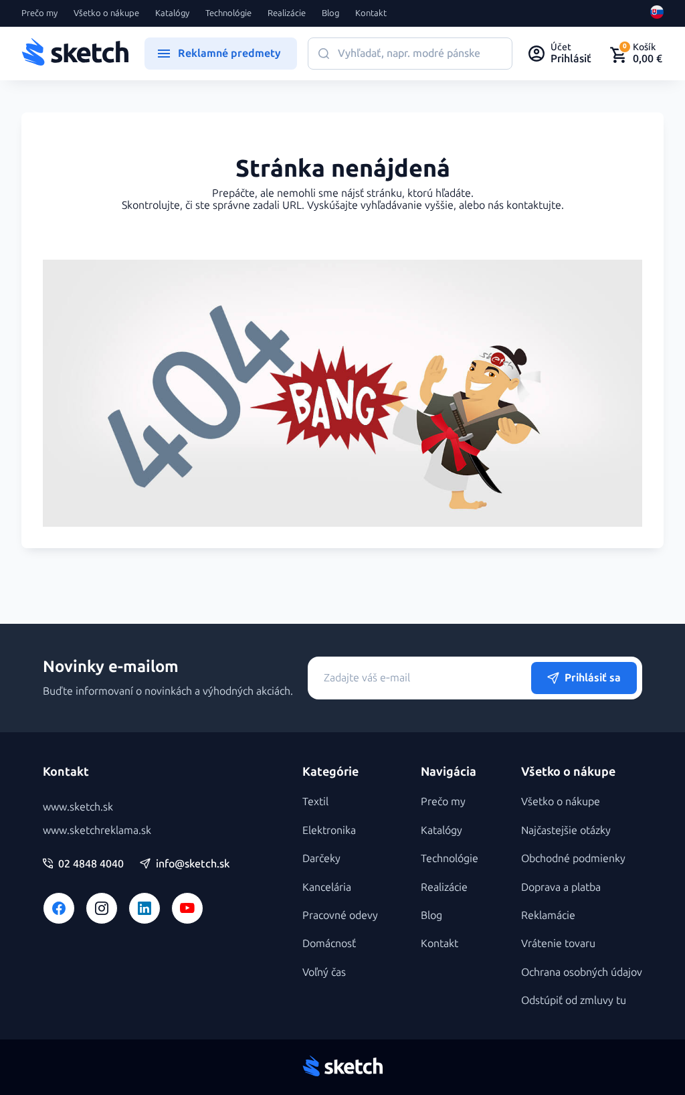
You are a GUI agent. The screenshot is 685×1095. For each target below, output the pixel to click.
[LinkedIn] (144, 908)
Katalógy (172, 13)
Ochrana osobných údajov (581, 972)
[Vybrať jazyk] (657, 13)
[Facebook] (59, 908)
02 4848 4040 (91, 864)
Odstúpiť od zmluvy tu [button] (573, 1000)
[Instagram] (102, 908)
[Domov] (74, 53)
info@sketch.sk (192, 864)
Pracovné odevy (340, 915)
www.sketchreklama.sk (97, 830)
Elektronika (329, 830)
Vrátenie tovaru (558, 943)
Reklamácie (548, 915)
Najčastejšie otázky (566, 830)
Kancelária (326, 887)
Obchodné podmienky (573, 858)
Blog (330, 13)
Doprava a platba (561, 887)
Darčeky (321, 858)
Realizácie (287, 13)
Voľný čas (324, 972)
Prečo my (39, 13)
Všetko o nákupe (106, 13)
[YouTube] (187, 908)
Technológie (228, 13)
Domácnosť (329, 943)
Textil (315, 801)
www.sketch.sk (78, 807)
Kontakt (371, 13)
